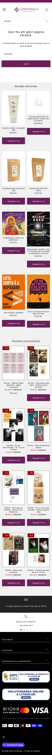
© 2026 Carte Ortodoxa (12, 751)
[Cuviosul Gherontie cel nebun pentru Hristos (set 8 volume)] (38, 102)
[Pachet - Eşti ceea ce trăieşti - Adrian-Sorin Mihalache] (13, 488)
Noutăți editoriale (26, 86)
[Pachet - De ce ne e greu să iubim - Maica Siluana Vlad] (38, 488)
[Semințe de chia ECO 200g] (38, 168)
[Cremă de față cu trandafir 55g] (13, 108)
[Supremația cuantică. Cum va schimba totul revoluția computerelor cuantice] (38, 229)
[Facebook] (3, 737)
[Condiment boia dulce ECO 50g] (13, 168)
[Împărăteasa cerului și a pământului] (13, 223)
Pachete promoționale (26, 341)
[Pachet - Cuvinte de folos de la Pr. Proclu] (38, 550)
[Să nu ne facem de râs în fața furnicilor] (38, 292)
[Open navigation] (4, 9)
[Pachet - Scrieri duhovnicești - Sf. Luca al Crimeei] (13, 425)
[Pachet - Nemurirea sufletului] (13, 550)
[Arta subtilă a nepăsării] (13, 292)
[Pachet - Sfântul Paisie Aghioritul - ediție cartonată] (13, 363)
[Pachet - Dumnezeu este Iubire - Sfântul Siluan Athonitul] (38, 363)
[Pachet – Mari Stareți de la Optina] (38, 425)
